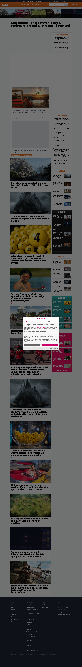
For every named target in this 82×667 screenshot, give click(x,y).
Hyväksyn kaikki (50, 344)
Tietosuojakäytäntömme (53, 348)
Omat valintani (32, 344)
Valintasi (50, 321)
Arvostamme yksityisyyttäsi (32, 321)
